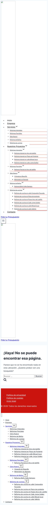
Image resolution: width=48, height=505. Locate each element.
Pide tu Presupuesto (10, 217)
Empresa (11, 123)
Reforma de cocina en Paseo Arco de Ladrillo (28, 199)
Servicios (8, 426)
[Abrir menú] (3, 221)
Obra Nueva (13, 136)
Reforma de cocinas (16, 143)
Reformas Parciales (16, 133)
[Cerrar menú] (1, 415)
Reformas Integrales (16, 130)
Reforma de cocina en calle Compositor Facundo (29, 193)
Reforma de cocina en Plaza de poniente (27, 196)
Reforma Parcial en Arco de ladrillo (25, 169)
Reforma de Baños (15, 140)
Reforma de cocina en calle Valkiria (25, 209)
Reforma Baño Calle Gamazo (23, 186)
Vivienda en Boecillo (20, 176)
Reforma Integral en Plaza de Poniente (26, 156)
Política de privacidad (16, 395)
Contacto (11, 212)
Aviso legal (11, 401)
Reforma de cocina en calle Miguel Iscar (26, 206)
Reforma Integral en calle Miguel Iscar (26, 159)
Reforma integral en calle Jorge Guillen (26, 162)
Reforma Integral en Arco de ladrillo (25, 153)
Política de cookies (14, 398)
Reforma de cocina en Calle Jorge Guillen (27, 202)
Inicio (9, 120)
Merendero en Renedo (21, 179)
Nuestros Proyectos (12, 442)
